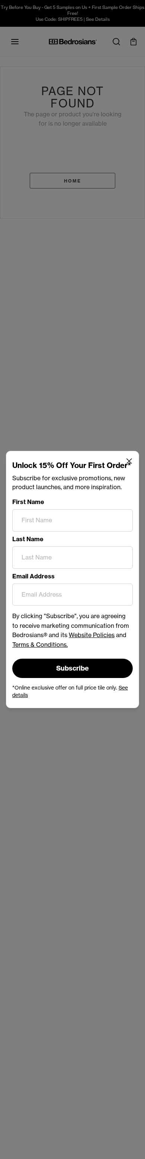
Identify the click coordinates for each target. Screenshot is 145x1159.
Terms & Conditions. (40, 644)
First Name (28, 502)
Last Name (28, 539)
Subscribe (72, 668)
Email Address (33, 576)
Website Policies (92, 635)
